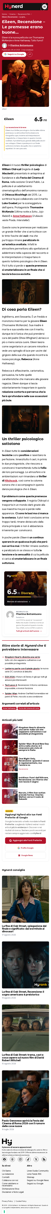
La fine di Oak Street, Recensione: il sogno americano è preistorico (23, 993)
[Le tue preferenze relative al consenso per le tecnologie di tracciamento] (4, 1211)
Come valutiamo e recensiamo (10, 1185)
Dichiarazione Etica (10, 1189)
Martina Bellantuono (21, 45)
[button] (25, 291)
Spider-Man (11, 693)
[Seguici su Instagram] (20, 1159)
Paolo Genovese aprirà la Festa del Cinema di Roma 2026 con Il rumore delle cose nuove (23, 1123)
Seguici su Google (35, 1184)
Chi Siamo (6, 1171)
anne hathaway (9, 708)
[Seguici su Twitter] (36, 1159)
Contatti (5, 1177)
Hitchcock (11, 480)
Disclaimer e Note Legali (13, 1192)
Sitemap (30, 1177)
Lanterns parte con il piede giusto (22, 668)
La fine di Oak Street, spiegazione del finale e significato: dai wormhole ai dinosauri (24, 928)
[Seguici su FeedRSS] (44, 1159)
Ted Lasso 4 (11, 685)
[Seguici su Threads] (12, 1159)
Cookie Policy (21, 1201)
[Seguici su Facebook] (4, 1159)
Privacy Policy (7, 1201)
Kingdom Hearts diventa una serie (22, 657)
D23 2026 (10, 676)
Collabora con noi (10, 1180)
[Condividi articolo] (29, 54)
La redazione (8, 1174)
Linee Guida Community (38, 1171)
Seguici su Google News (38, 1180)
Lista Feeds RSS (34, 1174)
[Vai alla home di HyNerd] (14, 6)
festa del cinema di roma (29, 708)
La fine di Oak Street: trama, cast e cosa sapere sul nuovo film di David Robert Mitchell (23, 1057)
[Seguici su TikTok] (28, 1159)
